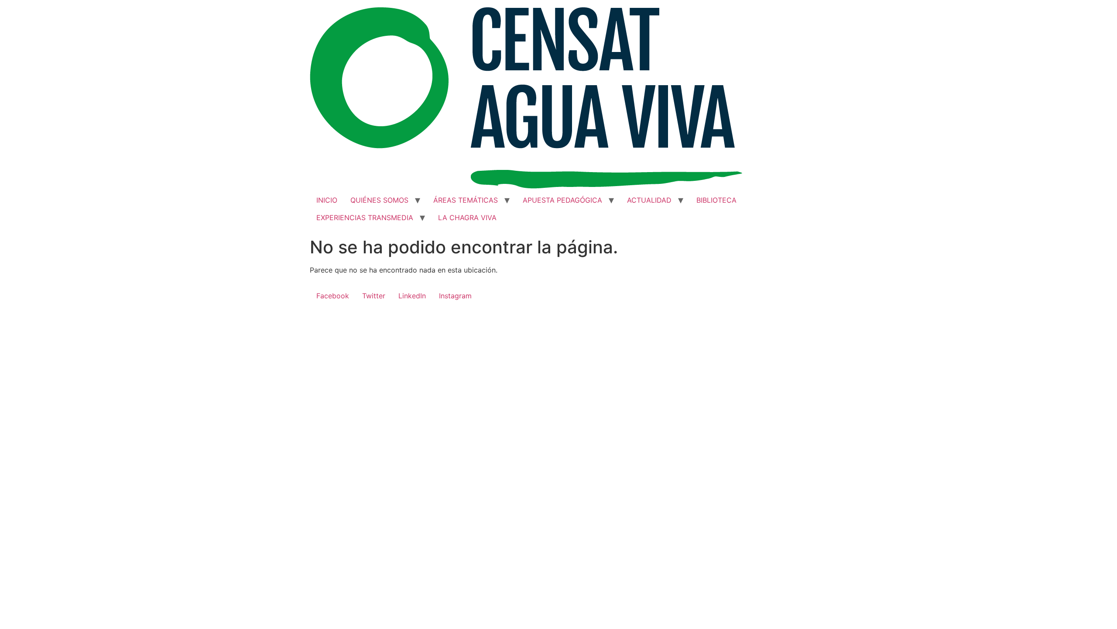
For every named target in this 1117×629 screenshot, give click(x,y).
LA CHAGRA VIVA (467, 217)
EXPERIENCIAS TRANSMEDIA (364, 217)
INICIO (326, 200)
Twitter (373, 295)
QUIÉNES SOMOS (379, 200)
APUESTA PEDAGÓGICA (562, 200)
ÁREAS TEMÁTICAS (465, 200)
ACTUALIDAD (649, 200)
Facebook (332, 295)
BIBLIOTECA (716, 200)
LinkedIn (412, 295)
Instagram (455, 295)
